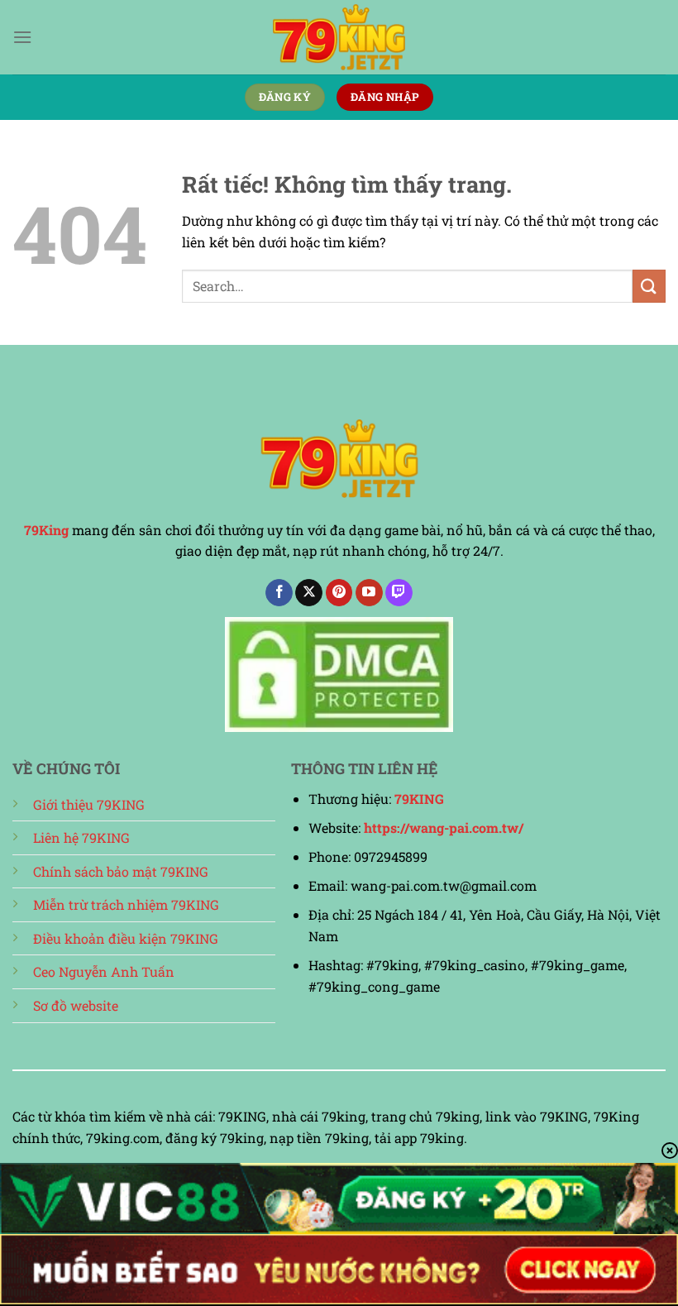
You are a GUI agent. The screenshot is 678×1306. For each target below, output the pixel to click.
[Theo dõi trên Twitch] (399, 593)
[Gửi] (649, 286)
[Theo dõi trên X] (308, 593)
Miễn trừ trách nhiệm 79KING (126, 904)
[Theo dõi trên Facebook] (279, 593)
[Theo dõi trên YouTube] (369, 593)
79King (46, 529)
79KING (419, 798)
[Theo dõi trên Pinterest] (339, 593)
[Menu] (22, 37)
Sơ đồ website (75, 1005)
